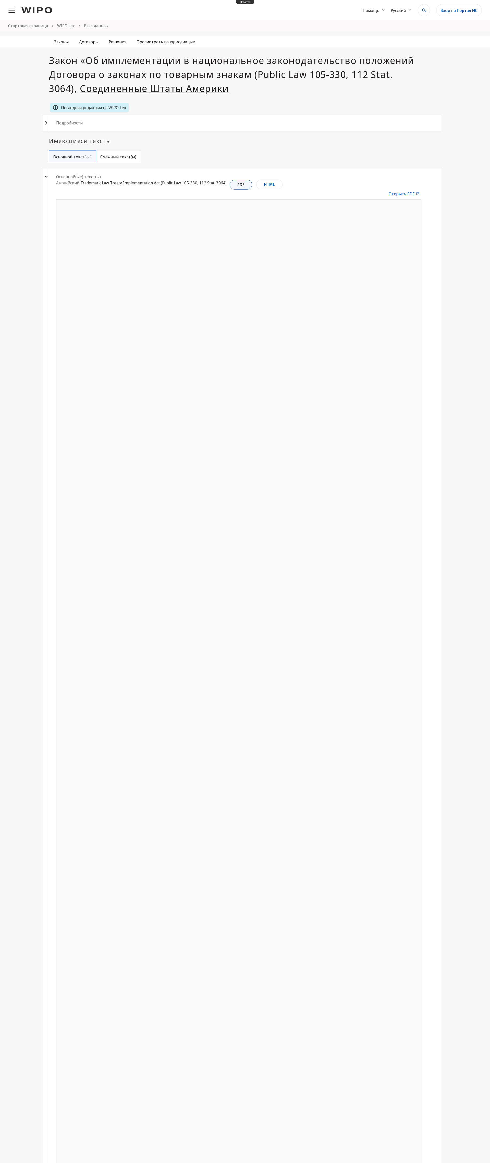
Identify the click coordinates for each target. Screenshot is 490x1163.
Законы (61, 42)
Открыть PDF (401, 194)
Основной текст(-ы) (72, 157)
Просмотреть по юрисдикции (166, 42)
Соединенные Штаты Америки (154, 88)
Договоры (89, 42)
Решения (117, 42)
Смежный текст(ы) (118, 157)
